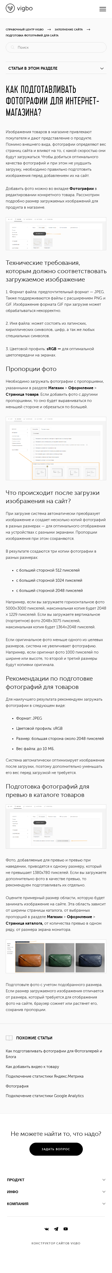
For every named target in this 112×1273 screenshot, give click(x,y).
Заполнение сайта (69, 29)
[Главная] (19, 11)
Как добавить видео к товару (32, 1067)
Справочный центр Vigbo (24, 29)
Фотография (17, 1086)
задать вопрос (56, 1149)
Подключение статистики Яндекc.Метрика (45, 1076)
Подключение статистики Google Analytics (45, 1096)
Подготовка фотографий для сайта (32, 35)
